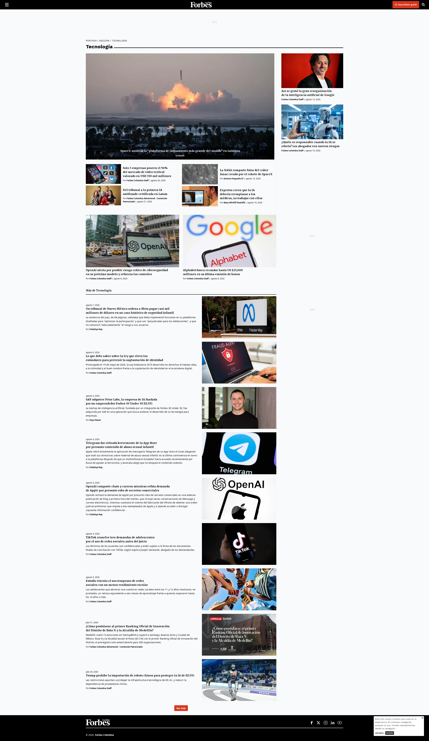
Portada (91, 40)
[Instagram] (326, 723)
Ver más (181, 708)
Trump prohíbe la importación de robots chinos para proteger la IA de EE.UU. (140, 675)
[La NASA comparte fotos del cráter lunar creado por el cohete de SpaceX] (200, 174)
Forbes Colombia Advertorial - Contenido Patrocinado (116, 646)
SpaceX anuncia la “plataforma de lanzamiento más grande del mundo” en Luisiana (180, 150)
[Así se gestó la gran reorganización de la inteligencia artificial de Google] (312, 70)
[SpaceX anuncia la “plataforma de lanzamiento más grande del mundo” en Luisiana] (180, 106)
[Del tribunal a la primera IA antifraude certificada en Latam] (103, 195)
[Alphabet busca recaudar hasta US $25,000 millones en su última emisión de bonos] (229, 241)
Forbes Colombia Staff (137, 180)
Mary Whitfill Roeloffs (234, 202)
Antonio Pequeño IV (233, 178)
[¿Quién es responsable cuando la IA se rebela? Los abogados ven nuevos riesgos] (312, 122)
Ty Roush (180, 155)
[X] (319, 723)
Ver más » (379, 733)
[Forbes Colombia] (201, 4)
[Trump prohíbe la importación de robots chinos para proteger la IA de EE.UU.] (239, 680)
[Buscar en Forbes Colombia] (423, 4)
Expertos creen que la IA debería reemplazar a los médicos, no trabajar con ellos (241, 194)
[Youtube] (340, 723)
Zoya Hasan (95, 420)
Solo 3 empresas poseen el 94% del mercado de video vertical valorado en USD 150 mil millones (147, 172)
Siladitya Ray (96, 329)
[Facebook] (312, 723)
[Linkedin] (333, 723)
